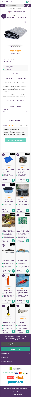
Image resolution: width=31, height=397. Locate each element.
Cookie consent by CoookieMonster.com (22, 396)
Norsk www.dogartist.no (15, 394)
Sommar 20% (20, 12)
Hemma (15, 8)
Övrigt (19, 8)
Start (11, 8)
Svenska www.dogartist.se (15, 392)
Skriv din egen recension (16, 140)
